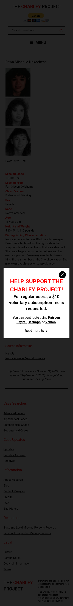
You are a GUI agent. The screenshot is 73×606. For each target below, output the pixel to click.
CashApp (34, 322)
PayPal (21, 322)
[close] (62, 274)
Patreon (54, 317)
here (44, 330)
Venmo (50, 322)
